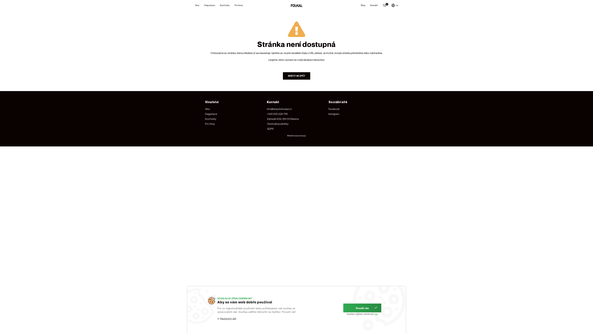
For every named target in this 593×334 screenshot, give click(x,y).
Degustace (209, 5)
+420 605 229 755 (277, 114)
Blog (363, 5)
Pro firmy (239, 5)
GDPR (270, 128)
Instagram (333, 114)
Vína (197, 5)
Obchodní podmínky (277, 123)
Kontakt (374, 5)
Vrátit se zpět (296, 76)
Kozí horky (225, 5)
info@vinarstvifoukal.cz (279, 109)
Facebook (334, 109)
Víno (207, 109)
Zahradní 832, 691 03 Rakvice (283, 118)
